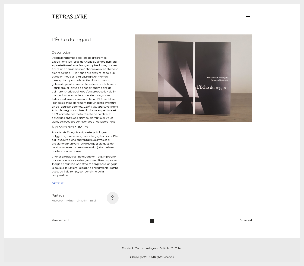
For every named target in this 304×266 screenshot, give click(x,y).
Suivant (246, 220)
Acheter (58, 182)
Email (93, 200)
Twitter (70, 200)
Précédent (60, 220)
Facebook (57, 200)
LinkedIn (82, 200)
